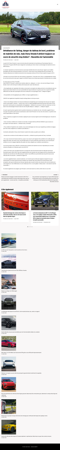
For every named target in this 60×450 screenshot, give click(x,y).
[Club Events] (5, 4)
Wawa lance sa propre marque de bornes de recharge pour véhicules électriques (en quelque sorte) (24, 415)
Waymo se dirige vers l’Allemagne (9, 291)
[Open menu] (57, 4)
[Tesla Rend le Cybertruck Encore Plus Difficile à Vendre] (30, 261)
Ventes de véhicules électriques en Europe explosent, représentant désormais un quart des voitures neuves (26, 436)
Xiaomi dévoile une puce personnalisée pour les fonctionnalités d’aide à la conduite (20, 332)
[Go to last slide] (4, 209)
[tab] (27, 226)
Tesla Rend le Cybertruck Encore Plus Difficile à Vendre (14, 270)
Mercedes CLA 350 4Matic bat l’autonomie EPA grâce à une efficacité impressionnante (21, 352)
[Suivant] (56, 209)
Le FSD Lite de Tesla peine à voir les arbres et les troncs (14, 250)
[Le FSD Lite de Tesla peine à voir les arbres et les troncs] (30, 240)
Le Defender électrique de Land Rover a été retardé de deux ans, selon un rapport (20, 311)
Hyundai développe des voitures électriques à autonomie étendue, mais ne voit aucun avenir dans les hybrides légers (14, 214)
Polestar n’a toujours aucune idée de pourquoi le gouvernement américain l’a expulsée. (21, 373)
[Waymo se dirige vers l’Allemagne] (30, 281)
